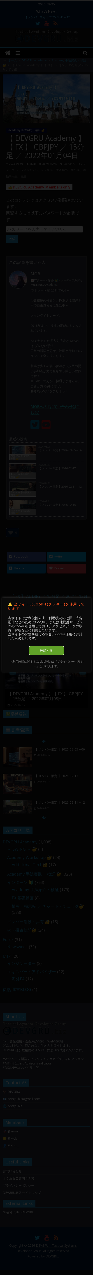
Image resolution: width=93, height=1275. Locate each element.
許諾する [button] (46, 650)
